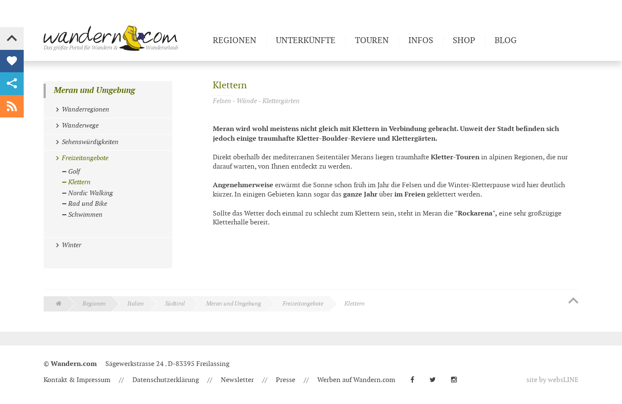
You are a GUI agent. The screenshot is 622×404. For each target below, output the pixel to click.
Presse (285, 380)
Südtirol (175, 303)
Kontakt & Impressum (77, 380)
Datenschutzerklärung (165, 380)
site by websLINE (552, 380)
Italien (135, 303)
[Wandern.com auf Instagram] (457, 380)
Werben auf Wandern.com (356, 380)
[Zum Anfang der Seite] (573, 301)
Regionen (94, 303)
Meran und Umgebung (94, 91)
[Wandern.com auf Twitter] (436, 380)
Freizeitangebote (303, 303)
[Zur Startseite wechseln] (125, 38)
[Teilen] (12, 83)
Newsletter (237, 380)
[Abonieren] (12, 106)
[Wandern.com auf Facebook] (415, 380)
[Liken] (12, 61)
